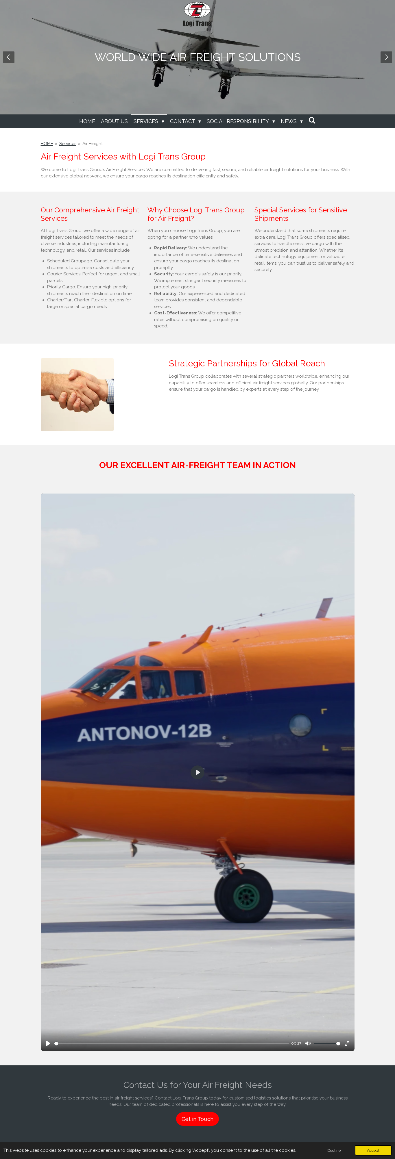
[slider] (171, 1043)
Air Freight (92, 143)
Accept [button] (373, 1150)
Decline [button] (334, 1150)
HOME (47, 143)
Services (67, 143)
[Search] (312, 120)
